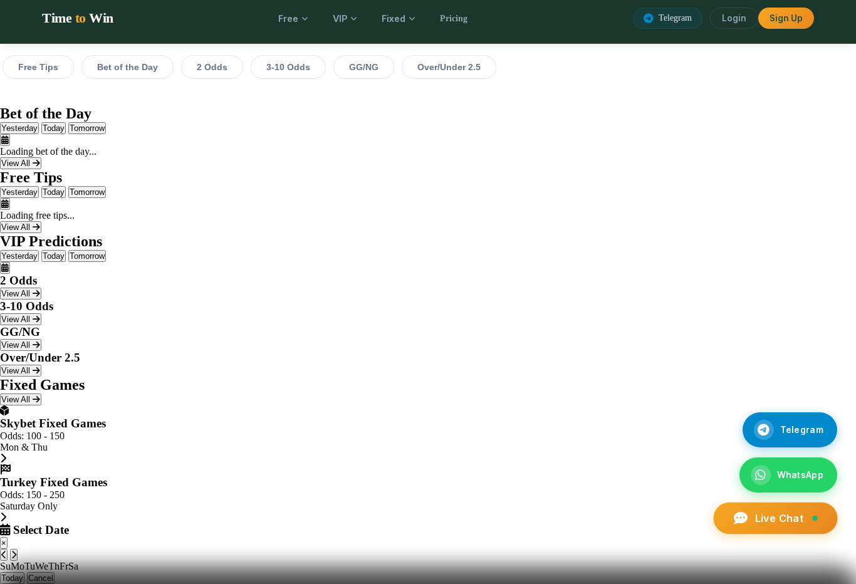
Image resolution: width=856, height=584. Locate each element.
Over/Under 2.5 (449, 67)
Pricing (453, 18)
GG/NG (363, 67)
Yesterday (19, 128)
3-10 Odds (288, 67)
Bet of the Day (127, 67)
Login (734, 18)
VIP (340, 18)
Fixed (393, 18)
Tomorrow (87, 128)
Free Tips (38, 67)
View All (17, 163)
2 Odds (212, 67)
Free (288, 18)
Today (54, 128)
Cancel (40, 578)
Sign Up (786, 18)
